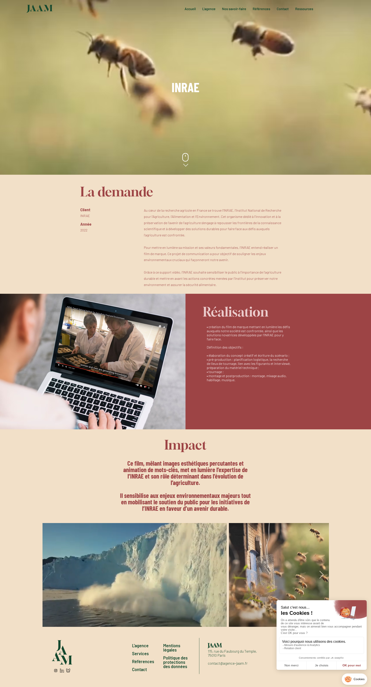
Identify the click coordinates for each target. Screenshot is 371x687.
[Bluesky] (68, 671)
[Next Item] (321, 575)
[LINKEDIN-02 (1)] (62, 671)
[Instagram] (56, 671)
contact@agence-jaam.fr (228, 663)
